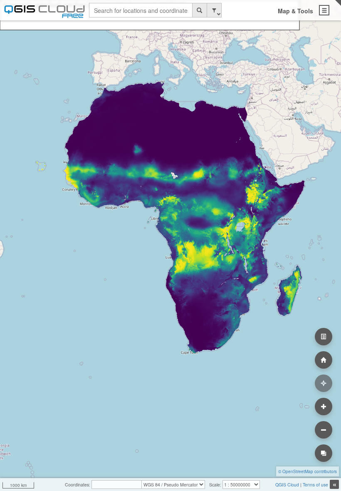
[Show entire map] (323, 360)
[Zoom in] (323, 406)
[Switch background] (323, 453)
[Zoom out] (323, 430)
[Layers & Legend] (323, 336)
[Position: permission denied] (323, 383)
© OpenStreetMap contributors (307, 471)
